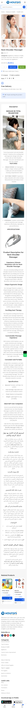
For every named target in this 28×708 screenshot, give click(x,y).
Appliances (11, 55)
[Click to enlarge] (4, 36)
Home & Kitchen (5, 641)
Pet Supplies (4, 670)
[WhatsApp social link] (11, 78)
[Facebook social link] (6, 78)
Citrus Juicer (5, 590)
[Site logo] (13, 2)
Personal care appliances (11, 59)
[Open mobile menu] (2, 2)
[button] (2, 26)
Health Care (20, 12)
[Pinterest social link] (10, 78)
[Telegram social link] (13, 78)
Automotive (4, 676)
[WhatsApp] (25, 355)
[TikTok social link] (13, 635)
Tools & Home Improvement (8, 652)
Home (3, 12)
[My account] (24, 2)
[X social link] (8, 78)
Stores (2, 690)
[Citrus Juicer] (7, 584)
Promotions (4, 687)
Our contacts (4, 685)
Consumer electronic (6, 57)
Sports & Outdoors (6, 673)
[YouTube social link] (8, 635)
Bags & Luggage (5, 668)
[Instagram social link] (5, 635)
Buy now (22, 67)
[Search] (24, 7)
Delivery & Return (5, 693)
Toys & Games (5, 644)
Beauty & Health (10, 12)
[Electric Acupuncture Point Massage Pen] (20, 584)
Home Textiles (4, 662)
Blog (2, 682)
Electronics (16, 57)
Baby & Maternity (5, 660)
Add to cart (13, 67)
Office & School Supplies (7, 665)
